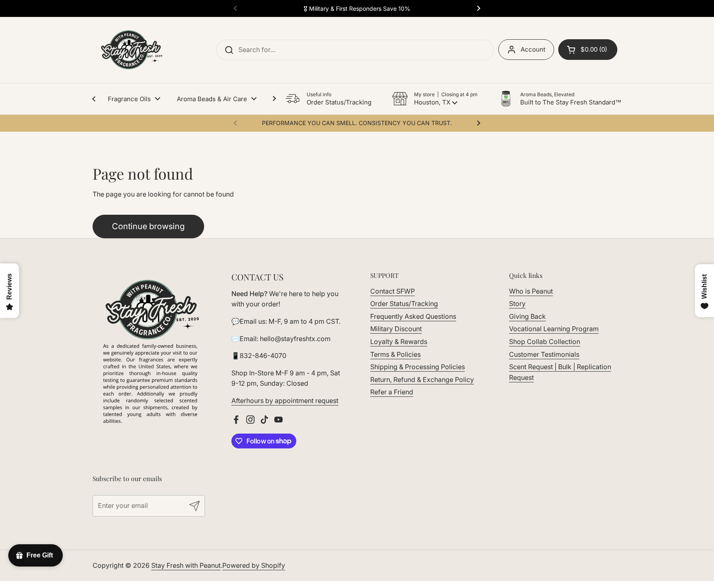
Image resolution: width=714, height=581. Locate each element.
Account (533, 49)
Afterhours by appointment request (284, 400)
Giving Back (527, 316)
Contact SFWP (392, 291)
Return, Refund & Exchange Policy (422, 379)
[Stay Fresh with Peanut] (129, 50)
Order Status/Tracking (404, 303)
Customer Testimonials (544, 354)
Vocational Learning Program (554, 329)
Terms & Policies (395, 354)
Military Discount (396, 329)
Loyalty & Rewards (398, 341)
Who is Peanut (531, 291)
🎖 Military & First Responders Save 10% (357, 8)
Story (517, 303)
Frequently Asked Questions (413, 316)
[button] (435, 99)
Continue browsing (148, 226)
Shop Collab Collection (544, 341)
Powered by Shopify (253, 565)
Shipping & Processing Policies (417, 367)
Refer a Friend (391, 392)
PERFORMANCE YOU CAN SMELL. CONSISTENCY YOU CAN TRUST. (357, 123)
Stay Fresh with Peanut (186, 565)
